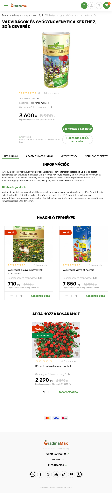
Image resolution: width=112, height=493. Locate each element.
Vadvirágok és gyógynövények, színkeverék (25, 271)
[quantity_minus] (11, 296)
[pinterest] (71, 474)
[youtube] (56, 474)
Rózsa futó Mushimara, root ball (53, 366)
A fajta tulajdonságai (39, 156)
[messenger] (32, 474)
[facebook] (40, 474)
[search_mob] (84, 5)
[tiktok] (63, 474)
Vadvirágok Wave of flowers (78, 269)
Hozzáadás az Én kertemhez (77, 139)
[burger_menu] (5, 5)
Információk (11, 156)
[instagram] (48, 474)
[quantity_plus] (21, 296)
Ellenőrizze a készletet (77, 128)
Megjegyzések (69, 156)
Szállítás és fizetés (96, 156)
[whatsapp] (79, 474)
